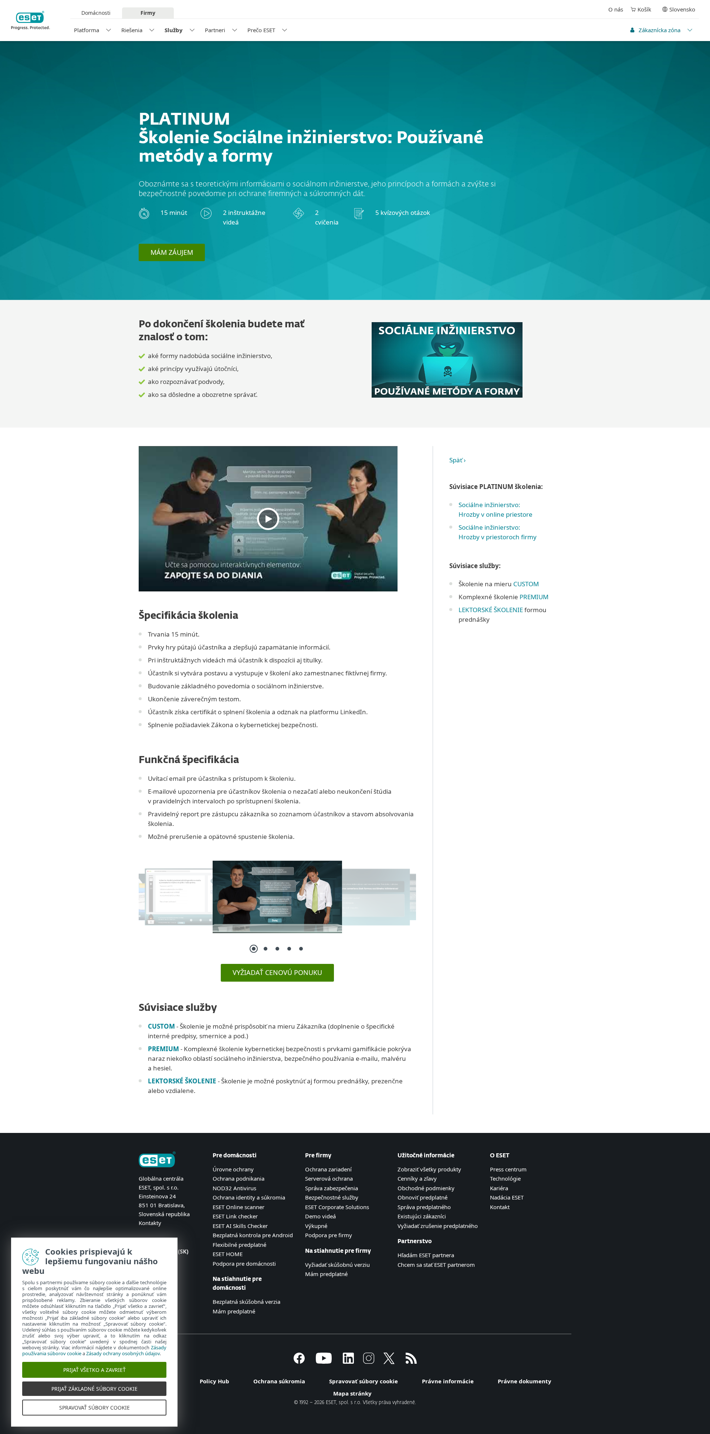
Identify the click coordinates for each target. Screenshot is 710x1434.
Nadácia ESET (507, 1197)
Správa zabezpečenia (331, 1188)
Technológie (505, 1178)
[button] (268, 518)
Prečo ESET (261, 30)
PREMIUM (163, 1049)
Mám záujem (172, 252)
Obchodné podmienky (426, 1188)
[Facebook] (299, 1361)
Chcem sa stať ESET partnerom (436, 1264)
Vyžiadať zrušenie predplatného (438, 1225)
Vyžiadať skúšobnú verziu (337, 1264)
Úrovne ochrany (233, 1169)
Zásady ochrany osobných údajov (123, 1353)
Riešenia (131, 30)
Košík (644, 9)
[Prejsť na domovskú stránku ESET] (30, 20)
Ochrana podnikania (238, 1178)
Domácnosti (96, 12)
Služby (174, 30)
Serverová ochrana (329, 1178)
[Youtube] (324, 1361)
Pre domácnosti (235, 1155)
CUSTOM (161, 1026)
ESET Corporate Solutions (337, 1207)
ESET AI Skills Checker (240, 1225)
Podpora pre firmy (328, 1235)
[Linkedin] (348, 1361)
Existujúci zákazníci (422, 1216)
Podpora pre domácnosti (244, 1263)
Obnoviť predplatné (422, 1197)
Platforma (86, 30)
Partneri (215, 30)
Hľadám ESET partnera (426, 1255)
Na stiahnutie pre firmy (338, 1251)
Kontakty (150, 1223)
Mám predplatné (234, 1311)
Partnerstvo (415, 1241)
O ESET (500, 1155)
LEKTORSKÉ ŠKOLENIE (182, 1081)
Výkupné (316, 1225)
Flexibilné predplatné (239, 1244)
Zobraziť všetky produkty (429, 1169)
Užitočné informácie (426, 1155)
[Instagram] (368, 1361)
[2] (265, 949)
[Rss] (411, 1361)
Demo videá (320, 1216)
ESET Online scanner (238, 1207)
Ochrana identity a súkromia (249, 1197)
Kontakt (500, 1207)
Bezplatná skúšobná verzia (246, 1301)
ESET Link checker (235, 1216)
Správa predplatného (424, 1207)
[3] (277, 949)
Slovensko (682, 9)
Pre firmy (318, 1155)
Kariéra (499, 1188)
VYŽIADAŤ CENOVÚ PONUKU (277, 972)
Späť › (457, 460)
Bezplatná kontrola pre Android (253, 1235)
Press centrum (508, 1169)
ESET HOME (228, 1254)
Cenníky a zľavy (417, 1178)
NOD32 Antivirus (234, 1188)
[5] (301, 949)
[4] (289, 949)
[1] (254, 949)
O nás (615, 9)
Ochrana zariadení (328, 1169)
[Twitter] (389, 1361)
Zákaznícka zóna (659, 30)
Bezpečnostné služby (331, 1197)
